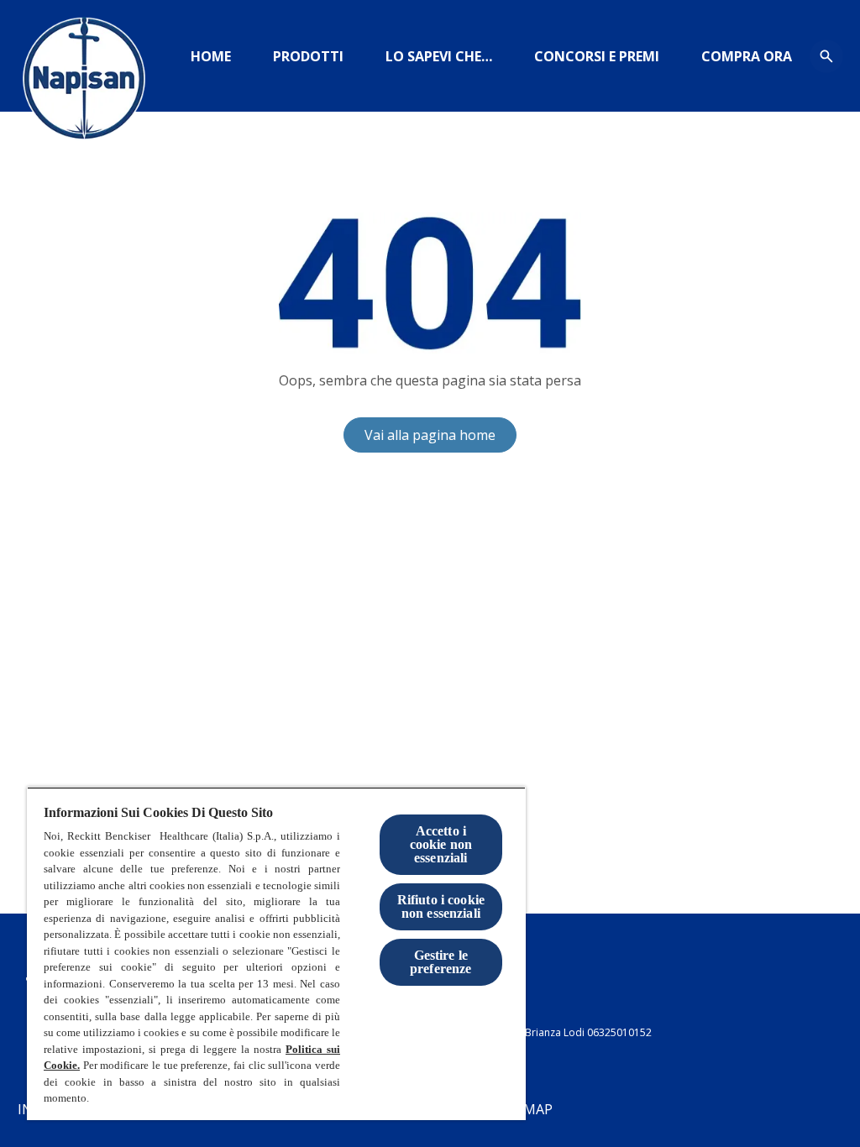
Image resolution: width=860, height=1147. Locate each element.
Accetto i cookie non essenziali (441, 844)
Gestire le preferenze (441, 962)
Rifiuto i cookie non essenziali (441, 906)
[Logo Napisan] (84, 84)
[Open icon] (826, 56)
